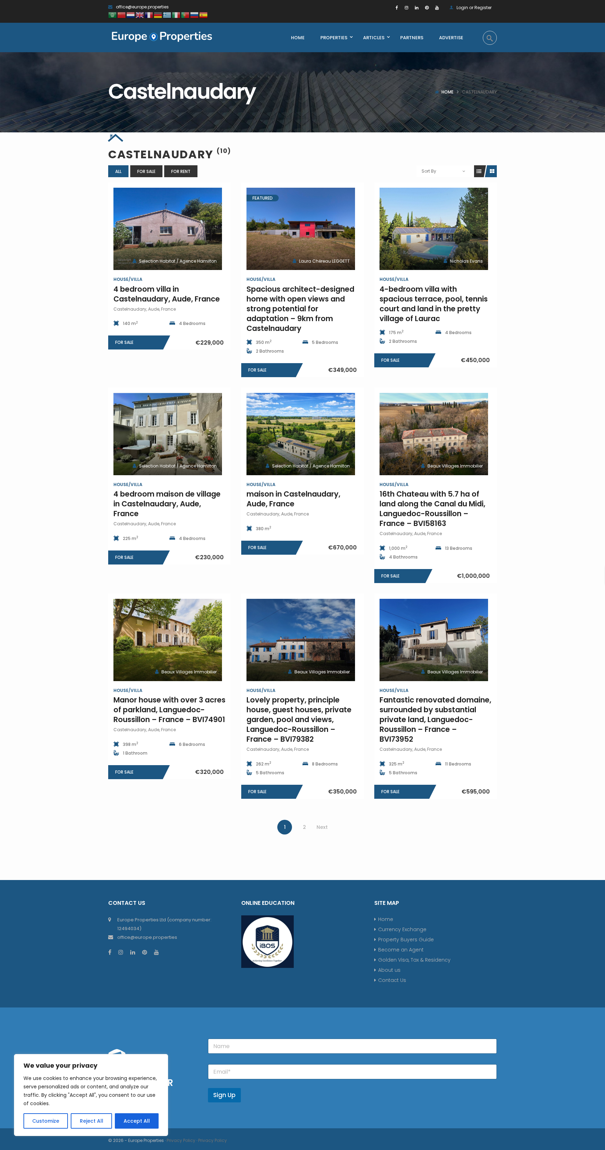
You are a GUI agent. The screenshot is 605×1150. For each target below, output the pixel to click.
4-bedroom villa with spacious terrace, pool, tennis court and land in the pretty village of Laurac (434, 304)
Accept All (137, 1120)
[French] (149, 15)
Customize (45, 1120)
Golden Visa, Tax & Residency (414, 959)
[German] (158, 15)
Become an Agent (401, 949)
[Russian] (194, 15)
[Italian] (176, 15)
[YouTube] (437, 7)
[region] (91, 1095)
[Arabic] (112, 15)
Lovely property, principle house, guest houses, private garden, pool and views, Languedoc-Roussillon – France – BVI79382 (299, 719)
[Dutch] (130, 15)
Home (447, 92)
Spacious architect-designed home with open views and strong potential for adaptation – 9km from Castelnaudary (300, 308)
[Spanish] (203, 15)
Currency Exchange (402, 929)
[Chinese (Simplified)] (121, 15)
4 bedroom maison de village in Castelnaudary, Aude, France (167, 504)
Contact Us (392, 980)
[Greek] (167, 15)
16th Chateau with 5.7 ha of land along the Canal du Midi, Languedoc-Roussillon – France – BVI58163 (432, 508)
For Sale (146, 171)
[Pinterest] (427, 7)
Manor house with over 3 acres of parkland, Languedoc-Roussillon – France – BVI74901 (169, 710)
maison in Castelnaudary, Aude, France (293, 499)
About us (389, 970)
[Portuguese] (185, 15)
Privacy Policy (181, 1140)
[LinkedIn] (416, 7)
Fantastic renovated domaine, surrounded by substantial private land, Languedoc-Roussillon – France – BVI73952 (435, 719)
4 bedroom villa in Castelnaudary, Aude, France (166, 294)
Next (322, 827)
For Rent (180, 171)
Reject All (91, 1120)
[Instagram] (406, 7)
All (118, 171)
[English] (140, 15)
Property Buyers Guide (406, 939)
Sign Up (224, 1095)
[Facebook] (397, 7)
